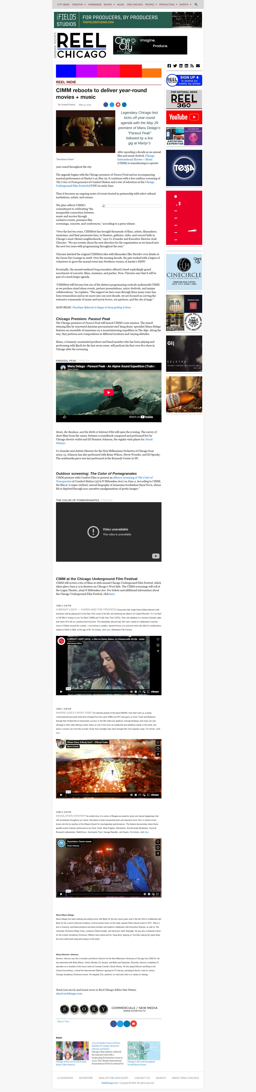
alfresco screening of (125, 477)
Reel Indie (66, 82)
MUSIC (120, 4)
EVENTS (184, 4)
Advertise (86, 1078)
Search (161, 1078)
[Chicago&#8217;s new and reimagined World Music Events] (144, 1050)
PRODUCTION (166, 4)
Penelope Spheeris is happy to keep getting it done (101, 307)
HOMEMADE (94, 4)
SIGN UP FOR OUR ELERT (113, 1078)
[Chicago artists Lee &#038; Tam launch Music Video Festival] (72, 1050)
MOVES (108, 4)
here (112, 593)
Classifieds (65, 1078)
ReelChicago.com (110, 1083)
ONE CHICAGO (135, 4)
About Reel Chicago (185, 1078)
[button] (196, 4)
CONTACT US (142, 1078)
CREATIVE (77, 4)
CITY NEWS (63, 4)
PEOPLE (149, 4)
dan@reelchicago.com (69, 993)
